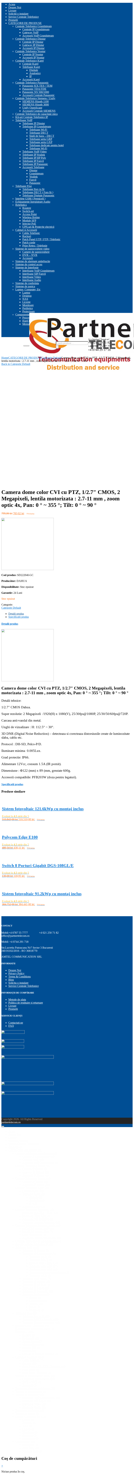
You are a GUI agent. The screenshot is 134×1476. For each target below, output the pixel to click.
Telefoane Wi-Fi (38, 129)
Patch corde (28, 242)
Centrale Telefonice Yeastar (30, 51)
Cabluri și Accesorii (26, 229)
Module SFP (29, 220)
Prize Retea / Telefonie (34, 245)
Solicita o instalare (18, 982)
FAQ (11, 1025)
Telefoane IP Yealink (33, 154)
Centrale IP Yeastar (32, 54)
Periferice (27, 308)
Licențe (26, 302)
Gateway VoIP (30, 32)
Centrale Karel (30, 63)
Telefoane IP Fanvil (33, 160)
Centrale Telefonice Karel (29, 60)
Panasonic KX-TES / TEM (37, 85)
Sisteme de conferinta (27, 283)
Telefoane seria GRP (40, 139)
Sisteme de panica (25, 286)
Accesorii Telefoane (33, 167)
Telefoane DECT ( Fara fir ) (37, 192)
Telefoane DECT (38, 132)
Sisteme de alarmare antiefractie (32, 261)
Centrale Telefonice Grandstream (33, 26)
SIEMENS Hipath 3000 (35, 104)
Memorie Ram (32, 1451)
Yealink (33, 176)
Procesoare (28, 317)
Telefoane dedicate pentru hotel (46, 145)
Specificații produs (18, 616)
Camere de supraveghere (36, 251)
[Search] (57, 347)
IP (30, 76)
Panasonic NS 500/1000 (35, 92)
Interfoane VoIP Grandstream (38, 270)
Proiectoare (28, 311)
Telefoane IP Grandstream (36, 126)
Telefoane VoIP (23, 120)
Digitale (33, 70)
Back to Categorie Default (15, 364)
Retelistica (21, 204)
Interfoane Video (31, 276)
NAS (25, 298)
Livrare (12, 10)
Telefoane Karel (31, 66)
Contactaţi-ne (15, 1022)
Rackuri (26, 236)
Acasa (11, 4)
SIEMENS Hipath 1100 (35, 101)
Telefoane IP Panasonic (35, 164)
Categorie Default (51, 357)
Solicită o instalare (18, 13)
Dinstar (33, 170)
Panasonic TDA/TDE (34, 88)
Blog (11, 979)
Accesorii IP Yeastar (33, 57)
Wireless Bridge (31, 217)
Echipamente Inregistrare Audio (32, 201)
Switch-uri (28, 211)
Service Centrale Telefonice (23, 16)
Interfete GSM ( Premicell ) (30, 198)
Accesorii (27, 258)
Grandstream (36, 173)
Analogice (35, 73)
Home (4, 357)
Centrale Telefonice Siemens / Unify (35, 98)
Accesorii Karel (31, 79)
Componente (22, 314)
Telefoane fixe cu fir (33, 189)
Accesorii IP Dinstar (33, 48)
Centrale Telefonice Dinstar (30, 38)
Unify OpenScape (32, 107)
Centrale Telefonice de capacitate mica (36, 113)
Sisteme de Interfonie (27, 267)
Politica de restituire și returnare (25, 1002)
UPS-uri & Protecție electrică (38, 226)
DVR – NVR (29, 255)
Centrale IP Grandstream (35, 29)
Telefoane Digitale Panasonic (38, 195)
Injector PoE (29, 223)
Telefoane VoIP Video (34, 151)
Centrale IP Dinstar (32, 41)
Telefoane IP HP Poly (34, 157)
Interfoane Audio (31, 280)
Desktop (27, 295)
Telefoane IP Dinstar (33, 123)
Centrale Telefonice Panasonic (32, 82)
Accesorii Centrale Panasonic (38, 95)
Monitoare (28, 305)
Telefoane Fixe (23, 186)
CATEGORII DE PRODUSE (25, 23)
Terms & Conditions (19, 976)
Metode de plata (17, 999)
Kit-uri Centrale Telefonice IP (31, 117)
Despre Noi (14, 7)
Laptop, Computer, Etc (27, 289)
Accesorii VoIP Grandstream (38, 35)
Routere (26, 208)
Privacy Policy (16, 973)
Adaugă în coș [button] (10, 823)
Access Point (29, 214)
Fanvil (32, 179)
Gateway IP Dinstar (33, 45)
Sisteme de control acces (28, 264)
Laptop (26, 292)
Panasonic (34, 182)
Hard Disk (28, 320)
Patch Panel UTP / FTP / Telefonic (41, 239)
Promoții (13, 19)
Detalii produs (16, 613)
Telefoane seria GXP (40, 142)
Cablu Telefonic (31, 233)
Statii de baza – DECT (41, 135)
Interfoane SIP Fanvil (34, 273)
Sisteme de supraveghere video (32, 248)
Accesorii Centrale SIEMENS (38, 110)
